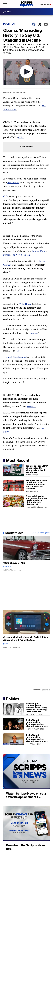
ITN (18, 350)
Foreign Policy (39, 250)
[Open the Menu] (4, 4)
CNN (21, 137)
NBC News (13, 182)
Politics (9, 23)
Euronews (33, 333)
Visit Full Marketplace (41, 533)
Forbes (6, 254)
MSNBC (31, 406)
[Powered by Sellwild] (46, 690)
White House (24, 303)
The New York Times (21, 254)
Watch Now (45, 4)
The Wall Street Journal (15, 356)
